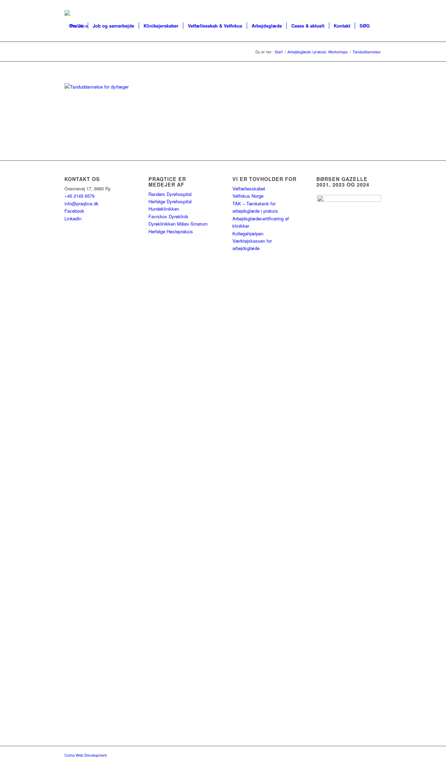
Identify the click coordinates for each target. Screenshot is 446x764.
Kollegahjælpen (247, 233)
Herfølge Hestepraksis (170, 231)
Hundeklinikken (163, 208)
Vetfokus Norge (247, 195)
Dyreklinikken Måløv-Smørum (178, 223)
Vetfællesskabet (248, 188)
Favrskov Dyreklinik (168, 216)
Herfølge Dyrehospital (170, 201)
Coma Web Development (85, 755)
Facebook (74, 210)
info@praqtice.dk (81, 203)
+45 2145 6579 (79, 195)
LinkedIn (73, 218)
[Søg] (71, 57)
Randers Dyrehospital (170, 194)
